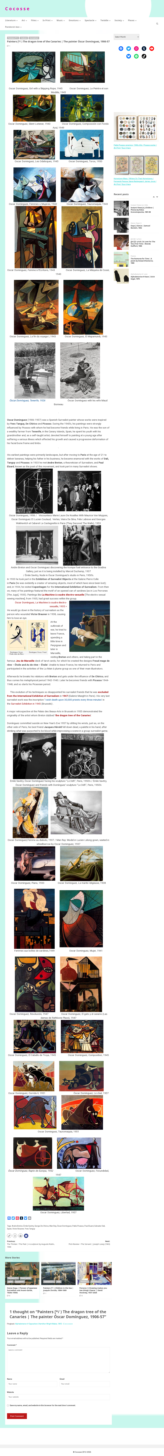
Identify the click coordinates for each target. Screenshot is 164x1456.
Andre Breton (17, 1226)
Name (9, 1379)
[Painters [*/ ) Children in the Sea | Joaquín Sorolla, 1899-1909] (58, 1273)
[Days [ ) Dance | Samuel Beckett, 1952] (121, 223)
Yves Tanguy (30, 1229)
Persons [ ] (84, 1282)
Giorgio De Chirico (42, 1226)
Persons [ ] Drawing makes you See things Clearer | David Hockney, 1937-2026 (93, 1290)
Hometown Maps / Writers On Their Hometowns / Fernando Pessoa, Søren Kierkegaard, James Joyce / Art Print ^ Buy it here (135, 181)
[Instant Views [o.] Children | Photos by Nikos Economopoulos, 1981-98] (121, 206)
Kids (58, 1282)
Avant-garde (25, 1278)
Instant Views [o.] (137, 203)
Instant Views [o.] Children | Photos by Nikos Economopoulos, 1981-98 (142, 208)
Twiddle (104, 20)
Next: (89, 1242)
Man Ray (52, 1226)
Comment (12, 1345)
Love (145, 272)
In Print (46, 20)
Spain (9, 1229)
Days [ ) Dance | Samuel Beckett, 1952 (140, 225)
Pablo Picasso (78, 1226)
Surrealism (34, 38)
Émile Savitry (28, 1226)
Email (62, 1379)
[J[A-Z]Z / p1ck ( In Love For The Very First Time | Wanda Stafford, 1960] (121, 240)
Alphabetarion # (137, 272)
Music (60, 20)
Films (34, 20)
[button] (157, 23)
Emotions (74, 20)
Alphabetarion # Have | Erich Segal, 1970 (143, 276)
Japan (10, 1282)
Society (118, 20)
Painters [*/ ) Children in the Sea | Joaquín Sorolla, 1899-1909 (58, 1289)
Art (23, 20)
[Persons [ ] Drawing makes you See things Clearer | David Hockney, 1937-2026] (95, 1273)
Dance (133, 221)
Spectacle (89, 20)
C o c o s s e (17, 9)
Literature (10, 20)
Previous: (31, 1244)
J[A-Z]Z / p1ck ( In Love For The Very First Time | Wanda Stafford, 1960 (143, 242)
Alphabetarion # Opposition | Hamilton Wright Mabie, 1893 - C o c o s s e (44, 1324)
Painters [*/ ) (13, 38)
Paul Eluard (89, 1226)
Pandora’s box (12, 26)
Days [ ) (139, 221)
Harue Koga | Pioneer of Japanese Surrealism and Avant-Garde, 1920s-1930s (22, 1290)
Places (131, 20)
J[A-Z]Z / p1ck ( (136, 237)
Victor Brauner (18, 1229)
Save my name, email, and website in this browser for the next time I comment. (43, 1405)
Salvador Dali (99, 1226)
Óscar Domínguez (64, 1226)
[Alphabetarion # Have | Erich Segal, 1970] (121, 274)
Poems (133, 254)
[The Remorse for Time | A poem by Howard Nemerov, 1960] (121, 257)
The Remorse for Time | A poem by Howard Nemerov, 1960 (142, 259)
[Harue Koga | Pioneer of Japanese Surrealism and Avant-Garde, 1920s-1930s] (22, 1273)
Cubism (24, 38)
